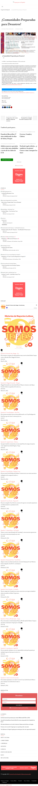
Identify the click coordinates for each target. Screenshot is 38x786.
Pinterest (11, 107)
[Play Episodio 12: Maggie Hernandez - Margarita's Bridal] (12, 364)
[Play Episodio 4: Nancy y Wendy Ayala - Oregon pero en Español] (12, 600)
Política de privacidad (26, 774)
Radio (2, 755)
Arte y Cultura (5, 737)
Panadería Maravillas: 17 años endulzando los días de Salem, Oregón (9, 136)
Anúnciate (4, 782)
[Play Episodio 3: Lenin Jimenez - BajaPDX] (12, 630)
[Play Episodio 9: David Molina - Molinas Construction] (12, 453)
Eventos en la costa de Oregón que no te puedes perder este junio (15, 727)
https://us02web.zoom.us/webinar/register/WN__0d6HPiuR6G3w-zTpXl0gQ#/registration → (18, 92)
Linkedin (7, 107)
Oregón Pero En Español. (15, 774)
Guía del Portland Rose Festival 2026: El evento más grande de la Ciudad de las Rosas (18, 721)
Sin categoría (5, 757)
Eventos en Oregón (6, 752)
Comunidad (4, 743)
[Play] (2, 350)
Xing (9, 107)
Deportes (3, 746)
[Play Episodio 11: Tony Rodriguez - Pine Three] (12, 394)
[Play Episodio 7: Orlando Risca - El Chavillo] (12, 512)
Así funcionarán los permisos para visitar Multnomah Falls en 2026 (15, 717)
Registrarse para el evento (19, 89)
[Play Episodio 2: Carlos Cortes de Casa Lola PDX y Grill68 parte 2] (12, 659)
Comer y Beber (5, 740)
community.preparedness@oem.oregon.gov (14, 84)
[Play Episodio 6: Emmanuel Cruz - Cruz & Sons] (12, 541)
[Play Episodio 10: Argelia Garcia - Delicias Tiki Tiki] (12, 423)
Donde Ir (3, 749)
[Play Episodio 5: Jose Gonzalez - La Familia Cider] (12, 571)
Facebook (3, 107)
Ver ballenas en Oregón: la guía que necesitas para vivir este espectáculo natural (18, 729)
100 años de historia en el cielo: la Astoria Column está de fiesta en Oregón (17, 724)
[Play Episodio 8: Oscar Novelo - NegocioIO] (12, 482)
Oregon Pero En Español (8, 29)
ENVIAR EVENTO (7, 159)
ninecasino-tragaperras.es (6, 785)
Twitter (5, 107)
